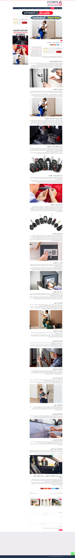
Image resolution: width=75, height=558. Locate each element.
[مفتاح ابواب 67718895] (57, 502)
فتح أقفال (52, 8)
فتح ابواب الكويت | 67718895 (33, 493)
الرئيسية (60, 8)
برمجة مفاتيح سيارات (39, 8)
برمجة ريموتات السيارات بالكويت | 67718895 (56, 493)
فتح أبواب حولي (24, 8)
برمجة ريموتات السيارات (46, 8)
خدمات (61, 40)
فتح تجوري (32, 8)
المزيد (19, 8)
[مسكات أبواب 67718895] (46, 502)
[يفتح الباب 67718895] (35, 502)
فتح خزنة (28, 8)
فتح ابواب (56, 8)
